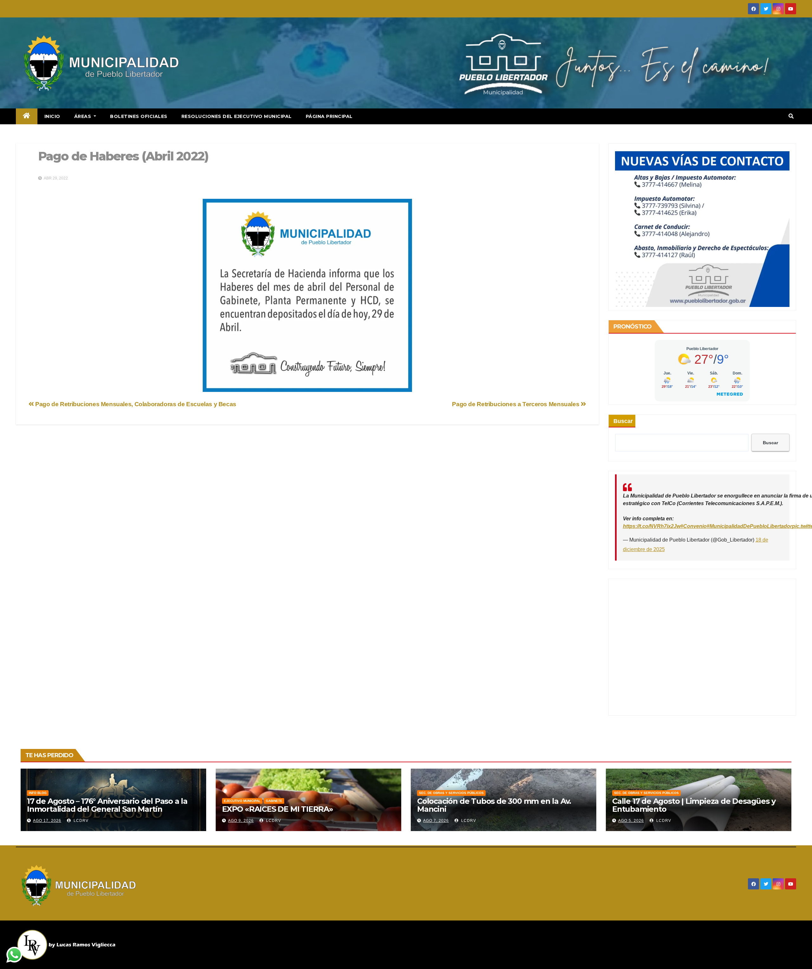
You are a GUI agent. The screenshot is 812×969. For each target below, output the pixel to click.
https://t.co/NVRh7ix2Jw (651, 526)
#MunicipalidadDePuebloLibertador (749, 526)
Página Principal (329, 116)
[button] (791, 116)
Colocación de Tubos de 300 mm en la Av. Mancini (494, 805)
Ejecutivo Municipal (242, 801)
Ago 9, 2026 (241, 820)
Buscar (623, 421)
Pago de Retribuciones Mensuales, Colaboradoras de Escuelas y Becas (135, 404)
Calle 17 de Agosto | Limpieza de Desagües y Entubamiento (693, 805)
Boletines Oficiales (138, 116)
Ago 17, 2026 (47, 820)
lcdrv (80, 820)
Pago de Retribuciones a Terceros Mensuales (516, 404)
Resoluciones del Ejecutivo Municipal (236, 116)
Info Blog (38, 793)
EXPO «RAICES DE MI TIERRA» (277, 809)
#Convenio (693, 526)
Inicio (52, 116)
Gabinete (274, 801)
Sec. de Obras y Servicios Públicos (451, 793)
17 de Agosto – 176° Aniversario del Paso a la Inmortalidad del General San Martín (107, 805)
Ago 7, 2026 (436, 820)
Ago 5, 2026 (631, 820)
